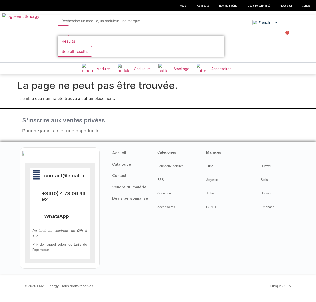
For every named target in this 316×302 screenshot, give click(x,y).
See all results (75, 51)
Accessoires (221, 69)
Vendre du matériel (130, 187)
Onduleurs (142, 69)
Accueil (183, 5)
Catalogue (203, 5)
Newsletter (286, 5)
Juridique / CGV (280, 286)
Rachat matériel (228, 5)
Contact (306, 5)
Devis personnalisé (259, 5)
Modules (104, 69)
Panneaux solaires (170, 166)
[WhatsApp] (36, 215)
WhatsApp (56, 216)
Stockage (181, 69)
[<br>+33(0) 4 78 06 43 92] (35, 194)
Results (68, 41)
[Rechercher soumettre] (63, 30)
